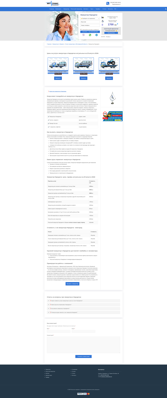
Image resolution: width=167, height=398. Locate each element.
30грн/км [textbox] (93, 242)
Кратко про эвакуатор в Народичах (57, 91)
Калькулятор (111, 33)
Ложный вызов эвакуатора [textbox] (54, 219)
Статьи (73, 373)
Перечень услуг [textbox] (52, 181)
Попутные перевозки (54, 3)
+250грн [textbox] (91, 201)
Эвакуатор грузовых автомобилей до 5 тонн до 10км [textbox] (60, 193)
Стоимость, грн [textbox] (92, 182)
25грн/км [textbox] (93, 238)
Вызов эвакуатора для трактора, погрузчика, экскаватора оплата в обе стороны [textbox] (67, 245)
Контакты (74, 375)
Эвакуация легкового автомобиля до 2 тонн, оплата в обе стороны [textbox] (64, 235)
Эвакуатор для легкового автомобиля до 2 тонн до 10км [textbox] (61, 186)
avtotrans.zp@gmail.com (106, 376)
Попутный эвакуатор (50, 371)
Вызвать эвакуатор (72, 283)
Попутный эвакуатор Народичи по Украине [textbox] (66, 222)
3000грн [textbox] (91, 196)
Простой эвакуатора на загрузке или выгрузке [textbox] (59, 215)
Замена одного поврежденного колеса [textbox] (57, 208)
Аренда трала (49, 375)
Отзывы (74, 371)
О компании (74, 369)
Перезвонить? (116, 4)
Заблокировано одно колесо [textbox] (55, 201)
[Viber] (83, 35)
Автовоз (47, 373)
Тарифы (47, 377)
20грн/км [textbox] (93, 235)
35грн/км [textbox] (93, 245)
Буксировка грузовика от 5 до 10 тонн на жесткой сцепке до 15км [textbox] (63, 212)
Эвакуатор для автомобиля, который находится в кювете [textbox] (62, 205)
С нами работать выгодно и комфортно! (90, 29)
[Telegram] (96, 35)
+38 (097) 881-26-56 (115, 2)
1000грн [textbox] (91, 205)
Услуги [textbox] (49, 231)
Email (73, 328)
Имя (48, 328)
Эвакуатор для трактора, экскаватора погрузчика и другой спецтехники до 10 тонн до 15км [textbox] (66, 197)
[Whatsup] (90, 35)
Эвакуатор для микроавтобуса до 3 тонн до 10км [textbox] (60, 189)
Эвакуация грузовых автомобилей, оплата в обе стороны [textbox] (62, 242)
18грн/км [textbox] (91, 222)
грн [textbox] (91, 186)
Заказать (58, 78)
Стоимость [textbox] (94, 231)
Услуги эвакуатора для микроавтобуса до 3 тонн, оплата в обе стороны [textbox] (65, 238)
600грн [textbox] (91, 208)
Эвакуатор (48, 369)
